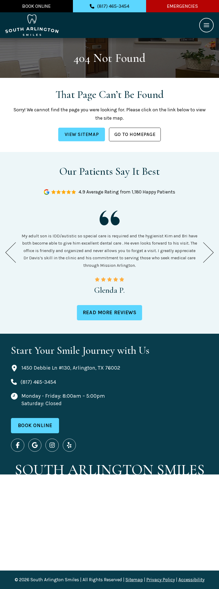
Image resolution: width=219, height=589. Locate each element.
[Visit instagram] (52, 445)
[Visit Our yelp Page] (69, 445)
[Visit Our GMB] (35, 445)
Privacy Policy (160, 579)
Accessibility (191, 579)
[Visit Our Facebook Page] (17, 445)
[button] (206, 25)
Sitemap (134, 579)
